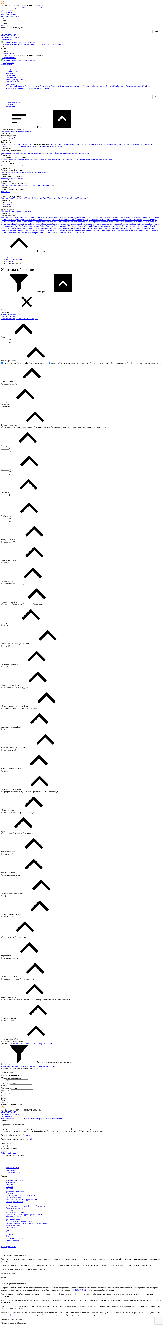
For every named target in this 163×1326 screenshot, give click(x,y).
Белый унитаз (6, 205)
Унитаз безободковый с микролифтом (56, 217)
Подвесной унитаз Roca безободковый (88, 228)
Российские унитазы (42, 159)
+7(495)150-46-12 (79, 1290)
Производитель (7, 381)
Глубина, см (6, 516)
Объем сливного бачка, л (11, 914)
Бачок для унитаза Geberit (11, 230)
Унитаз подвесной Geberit (105, 230)
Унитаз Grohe (30, 198)
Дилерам (109, 86)
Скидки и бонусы (32, 86)
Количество (6, 1091)
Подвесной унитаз (8, 144)
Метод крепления (8, 810)
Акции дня (10, 75)
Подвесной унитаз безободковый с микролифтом (133, 224)
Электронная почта (9, 1088)
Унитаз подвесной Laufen (52, 220)
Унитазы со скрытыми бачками (62, 144)
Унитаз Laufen (19, 198)
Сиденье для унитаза (9, 153)
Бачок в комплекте (8, 560)
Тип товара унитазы (9, 361)
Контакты (87, 86)
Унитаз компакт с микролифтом (26, 233)
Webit (31, 1139)
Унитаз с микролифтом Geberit (116, 228)
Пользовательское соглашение (37, 88)
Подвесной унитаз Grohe (57, 230)
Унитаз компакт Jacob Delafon (34, 230)
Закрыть (4, 1100)
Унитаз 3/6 (5, 192)
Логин (3, 1143)
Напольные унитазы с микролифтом (97, 224)
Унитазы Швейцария (103, 159)
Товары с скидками (9, 425)
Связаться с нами (13, 1172)
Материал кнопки (8, 852)
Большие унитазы (24, 211)
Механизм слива (8, 581)
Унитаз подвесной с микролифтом (131, 230)
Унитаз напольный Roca (11, 217)
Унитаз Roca (42, 198)
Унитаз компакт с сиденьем (50, 233)
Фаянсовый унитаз (21, 138)
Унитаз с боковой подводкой (12, 172)
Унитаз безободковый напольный (81, 230)
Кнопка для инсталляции (44, 153)
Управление (6, 956)
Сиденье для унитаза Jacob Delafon (27, 220)
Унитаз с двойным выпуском (13, 185)
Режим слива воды (9, 997)
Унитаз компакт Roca (97, 220)
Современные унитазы (21, 131)
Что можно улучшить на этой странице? (46, 1119)
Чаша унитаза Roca (132, 217)
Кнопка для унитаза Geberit (71, 224)
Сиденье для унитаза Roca (73, 233)
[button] (7, 10)
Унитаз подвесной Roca (62, 228)
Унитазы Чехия (73, 159)
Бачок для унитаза (25, 153)
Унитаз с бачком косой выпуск (47, 224)
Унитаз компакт (81, 144)
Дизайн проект (119, 86)
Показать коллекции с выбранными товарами (19, 319)
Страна (4, 402)
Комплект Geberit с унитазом (58, 222)
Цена (3, 337)
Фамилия (4, 1083)
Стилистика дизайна (9, 1039)
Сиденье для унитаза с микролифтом (37, 228)
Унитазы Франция (87, 159)
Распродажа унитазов (99, 222)
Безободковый (7, 623)
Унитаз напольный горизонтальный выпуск (124, 220)
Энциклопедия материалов (71, 86)
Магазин (9, 73)
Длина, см (5, 446)
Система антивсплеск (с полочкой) (15, 644)
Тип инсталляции (8, 873)
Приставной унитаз (9, 146)
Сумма (3, 1093)
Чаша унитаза (60, 153)
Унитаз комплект (124, 144)
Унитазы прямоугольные (11, 166)
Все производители (14, 69)
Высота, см (6, 493)
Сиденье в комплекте (10, 664)
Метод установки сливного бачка (15, 706)
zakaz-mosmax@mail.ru (10, 16)
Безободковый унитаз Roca (23, 224)
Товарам (4, 1066)
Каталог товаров (12, 1168)
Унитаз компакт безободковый (75, 220)
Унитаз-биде (112, 144)
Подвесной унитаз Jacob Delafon (85, 217)
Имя (3, 1081)
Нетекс (28, 1135)
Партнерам (55, 86)
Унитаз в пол (54, 185)
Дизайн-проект (12, 71)
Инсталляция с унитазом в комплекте (144, 228)
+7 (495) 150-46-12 (8, 14)
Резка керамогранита (14, 80)
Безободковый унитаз (97, 144)
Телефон (5, 1086)
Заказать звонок (7, 1116)
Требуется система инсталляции (14, 748)
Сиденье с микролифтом (11, 727)
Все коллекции (14, 314)
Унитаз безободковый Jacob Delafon (82, 226)
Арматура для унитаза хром (77, 153)
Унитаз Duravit (71, 198)
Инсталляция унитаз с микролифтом (31, 222)
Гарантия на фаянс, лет (10, 1018)
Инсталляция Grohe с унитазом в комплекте (126, 222)
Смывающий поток (9, 977)
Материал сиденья (8, 540)
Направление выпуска (10, 685)
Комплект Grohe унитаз (30, 217)
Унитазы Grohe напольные (57, 226)
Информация (11, 1170)
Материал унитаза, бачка (11, 789)
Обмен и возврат (98, 86)
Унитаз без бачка (56, 146)
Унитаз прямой (43, 185)
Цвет (3, 831)
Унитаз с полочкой (41, 146)
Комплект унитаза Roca (80, 222)
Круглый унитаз (28, 166)
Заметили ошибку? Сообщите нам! (15, 1119)
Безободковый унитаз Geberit (34, 226)
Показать (4, 1044)
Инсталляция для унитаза (142, 144)
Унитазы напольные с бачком (110, 226)
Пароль (4, 1146)
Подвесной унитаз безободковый (135, 226)
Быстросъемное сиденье (11, 768)
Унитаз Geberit (7, 198)
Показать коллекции (9, 317)
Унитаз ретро (6, 131)
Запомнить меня (10, 1148)
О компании (11, 86)
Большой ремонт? (13, 82)
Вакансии (20, 86)
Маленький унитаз (8, 211)
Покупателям (45, 86)
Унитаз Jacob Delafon (55, 198)
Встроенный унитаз (25, 146)
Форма (4, 935)
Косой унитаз (30, 185)
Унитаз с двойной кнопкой (12, 179)
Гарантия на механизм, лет (12, 893)
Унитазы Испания (59, 159)
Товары (4, 314)
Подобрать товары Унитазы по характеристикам (54, 1062)
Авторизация (6, 12)
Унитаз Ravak (82, 198)
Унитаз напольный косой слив (111, 217)
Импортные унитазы (9, 159)
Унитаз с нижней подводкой (36, 172)
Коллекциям (13, 1066)
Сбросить (49, 1044)
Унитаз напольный (24, 144)
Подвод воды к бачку (10, 602)
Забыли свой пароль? (9, 1153)
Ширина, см (6, 469)
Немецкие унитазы (26, 159)
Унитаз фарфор (7, 138)
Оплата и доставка (13, 77)
